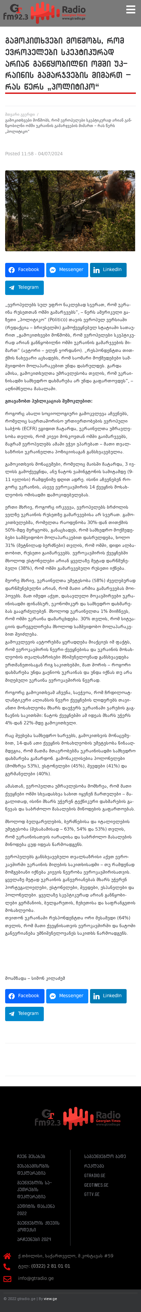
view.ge (50, 1299)
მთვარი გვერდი (20, 114)
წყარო (12, 953)
